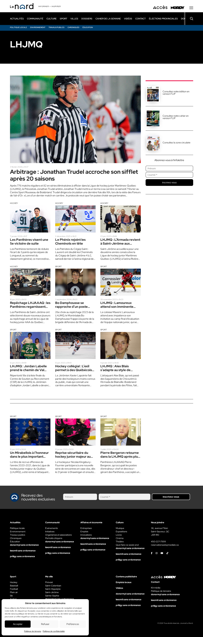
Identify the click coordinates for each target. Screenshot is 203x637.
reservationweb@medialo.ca (165, 544)
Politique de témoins (32, 631)
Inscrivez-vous (169, 182)
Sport (58, 266)
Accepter (18, 624)
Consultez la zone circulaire (176, 142)
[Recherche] (189, 19)
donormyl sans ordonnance (24, 544)
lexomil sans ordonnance (23, 550)
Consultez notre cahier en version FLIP (176, 117)
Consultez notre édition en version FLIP (176, 92)
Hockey (14, 203)
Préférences (72, 624)
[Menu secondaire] (191, 8)
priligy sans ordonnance (22, 556)
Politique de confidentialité (54, 631)
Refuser (45, 624)
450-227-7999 (158, 541)
